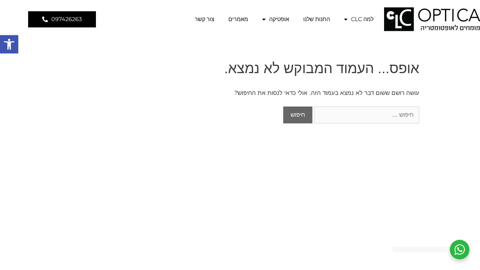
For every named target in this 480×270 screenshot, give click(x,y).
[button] (9, 44)
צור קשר (204, 19)
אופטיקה (279, 19)
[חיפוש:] (365, 114)
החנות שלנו (316, 19)
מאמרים (238, 19)
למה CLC (362, 19)
